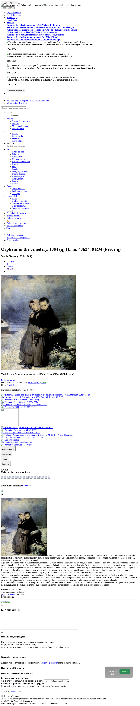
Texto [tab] (10, 266)
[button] (14, 12)
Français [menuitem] (33, 100)
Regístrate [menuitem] (22, 103)
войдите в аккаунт (49, 663)
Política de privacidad (41, 703)
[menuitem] (48, 100)
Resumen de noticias (16, 91)
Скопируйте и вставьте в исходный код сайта (22, 681)
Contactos (27, 701)
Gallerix (13, 691)
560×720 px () (37, 382)
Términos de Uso (24, 703)
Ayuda (4, 701)
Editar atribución (8, 380)
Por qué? (26, 486)
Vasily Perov (12, 385)
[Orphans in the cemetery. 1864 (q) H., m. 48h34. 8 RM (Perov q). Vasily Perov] (38, 369)
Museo (13, 114)
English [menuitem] (18, 100)
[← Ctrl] (18, 407)
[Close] (28, 108)
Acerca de (18, 701)
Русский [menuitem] (10, 100)
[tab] (10, 261)
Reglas (13, 703)
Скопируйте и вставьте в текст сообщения (20, 686)
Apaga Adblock (8, 594)
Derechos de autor (59, 703)
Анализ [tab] (10, 269)
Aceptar (125, 672)
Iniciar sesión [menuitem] (12, 103)
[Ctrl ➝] (27, 427)
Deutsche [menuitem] (41, 100)
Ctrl (25, 390)
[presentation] (73, 271)
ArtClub (16, 144)
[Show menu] (19, 3)
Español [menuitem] (25, 100)
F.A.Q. (10, 701)
